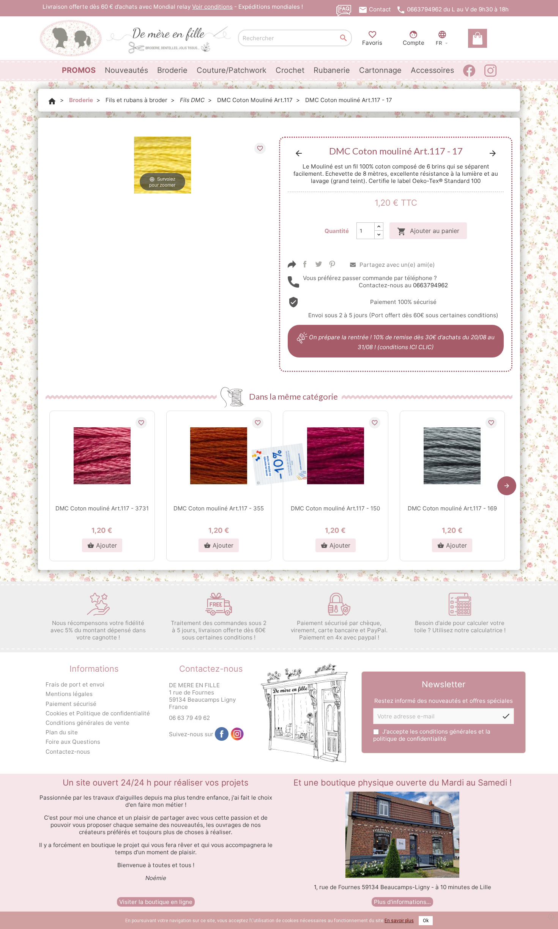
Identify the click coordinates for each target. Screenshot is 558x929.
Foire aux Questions (73, 741)
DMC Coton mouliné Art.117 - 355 (218, 508)
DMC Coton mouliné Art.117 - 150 (335, 508)
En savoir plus (399, 920)
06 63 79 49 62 (189, 717)
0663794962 (424, 9)
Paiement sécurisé (71, 703)
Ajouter (102, 545)
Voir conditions (212, 6)
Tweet (318, 264)
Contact (380, 9)
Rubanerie (332, 70)
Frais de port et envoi (75, 684)
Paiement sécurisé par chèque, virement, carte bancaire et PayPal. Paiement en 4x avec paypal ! (339, 630)
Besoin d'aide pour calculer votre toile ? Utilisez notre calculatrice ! (460, 626)
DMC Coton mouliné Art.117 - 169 (452, 508)
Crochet (290, 70)
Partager (304, 264)
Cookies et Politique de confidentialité (98, 713)
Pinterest (332, 264)
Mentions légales (69, 694)
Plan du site (62, 732)
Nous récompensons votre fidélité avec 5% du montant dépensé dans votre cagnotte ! (98, 630)
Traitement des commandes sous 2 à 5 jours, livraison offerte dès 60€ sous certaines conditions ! (218, 630)
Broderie (172, 70)
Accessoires (432, 70)
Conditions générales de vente (87, 722)
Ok (426, 920)
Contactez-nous (68, 751)
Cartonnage (380, 70)
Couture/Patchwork (231, 70)
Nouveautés (126, 70)
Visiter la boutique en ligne (155, 901)
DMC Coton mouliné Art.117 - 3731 (102, 508)
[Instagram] (237, 734)
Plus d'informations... (402, 901)
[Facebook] (222, 734)
